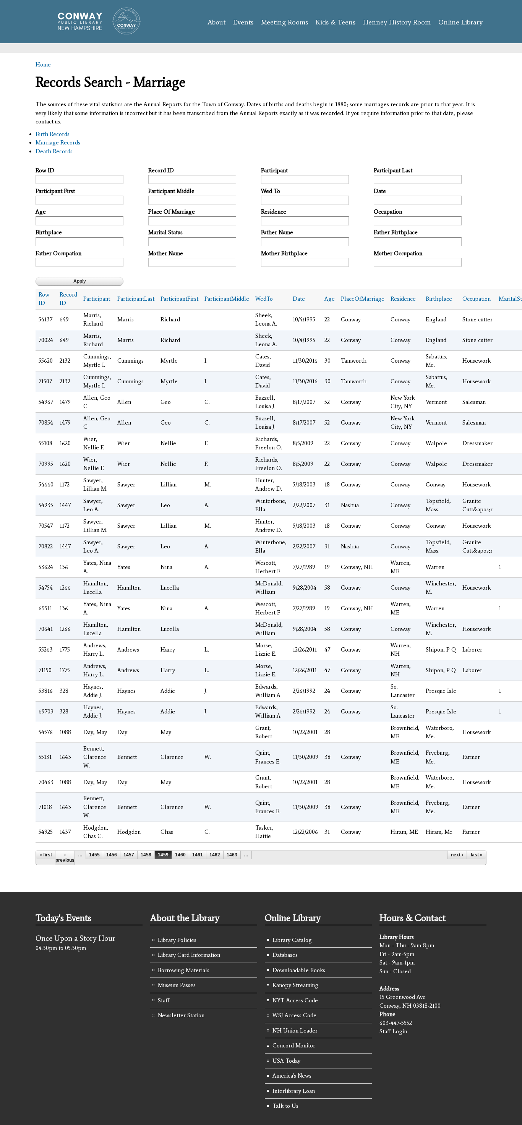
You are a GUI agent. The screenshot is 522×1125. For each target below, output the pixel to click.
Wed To (270, 191)
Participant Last (393, 170)
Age (41, 211)
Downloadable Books (298, 970)
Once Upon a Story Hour (75, 938)
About (216, 22)
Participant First (55, 191)
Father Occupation (58, 253)
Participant (274, 170)
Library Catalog (292, 940)
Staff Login (393, 1031)
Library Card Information (189, 955)
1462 (214, 855)
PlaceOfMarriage (362, 298)
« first (45, 855)
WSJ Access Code (294, 1015)
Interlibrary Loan (293, 1091)
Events (243, 22)
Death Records (54, 151)
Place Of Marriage (171, 211)
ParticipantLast (135, 298)
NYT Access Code (295, 1000)
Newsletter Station (181, 1015)
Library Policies (177, 940)
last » (477, 855)
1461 (197, 855)
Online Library (460, 22)
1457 (128, 855)
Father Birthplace (396, 232)
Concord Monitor (293, 1045)
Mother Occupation (398, 253)
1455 (94, 855)
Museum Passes (177, 985)
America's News (291, 1075)
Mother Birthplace (284, 253)
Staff (163, 1000)
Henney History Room (397, 22)
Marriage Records (58, 142)
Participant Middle (171, 191)
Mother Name (165, 253)
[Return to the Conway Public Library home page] (96, 31)
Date (380, 191)
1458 (146, 855)
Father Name (277, 232)
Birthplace (49, 232)
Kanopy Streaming (295, 985)
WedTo (264, 298)
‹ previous (65, 857)
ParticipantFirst (179, 298)
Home (43, 64)
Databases (285, 955)
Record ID (161, 170)
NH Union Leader (295, 1030)
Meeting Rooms (284, 22)
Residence (273, 211)
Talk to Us (285, 1105)
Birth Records (53, 134)
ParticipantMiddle (226, 298)
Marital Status (165, 232)
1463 (232, 855)
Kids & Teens (335, 22)
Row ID (45, 170)
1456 (111, 855)
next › (457, 855)
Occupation (388, 211)
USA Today (286, 1060)
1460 (180, 855)
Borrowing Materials (183, 970)
